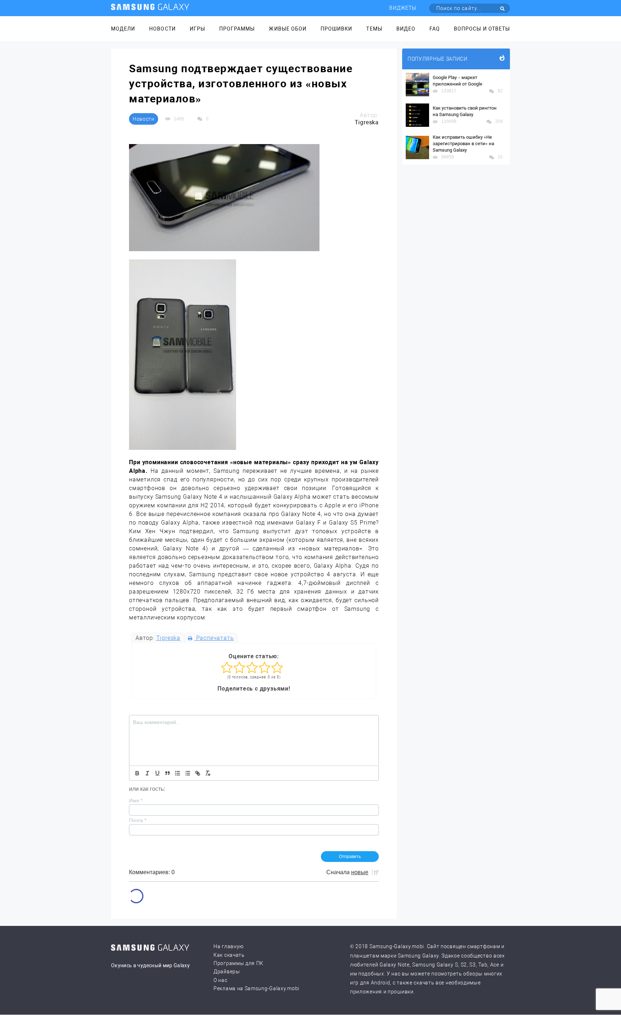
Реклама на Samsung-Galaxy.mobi (256, 988)
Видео (405, 29)
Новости (162, 29)
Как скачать (229, 955)
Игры (197, 29)
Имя (135, 800)
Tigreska (168, 638)
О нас (220, 980)
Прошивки (336, 29)
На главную (228, 946)
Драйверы (226, 971)
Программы (237, 29)
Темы (374, 29)
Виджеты (403, 8)
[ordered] (177, 773)
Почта (137, 820)
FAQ (434, 29)
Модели (123, 29)
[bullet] (188, 773)
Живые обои (288, 29)
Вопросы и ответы (482, 29)
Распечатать (214, 638)
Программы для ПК (238, 963)
